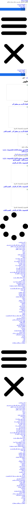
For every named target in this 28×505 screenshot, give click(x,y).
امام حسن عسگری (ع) (19, 261)
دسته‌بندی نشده (21, 254)
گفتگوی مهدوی (21, 326)
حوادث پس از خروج (20, 247)
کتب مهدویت (22, 311)
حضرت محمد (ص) (20, 283)
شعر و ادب (22, 302)
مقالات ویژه (22, 332)
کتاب (24, 338)
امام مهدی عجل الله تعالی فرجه (17, 272)
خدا (24, 291)
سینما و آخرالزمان (21, 318)
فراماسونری (22, 308)
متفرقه (23, 304)
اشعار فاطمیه (22, 292)
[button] (14, 40)
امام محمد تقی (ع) (20, 270)
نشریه (23, 313)
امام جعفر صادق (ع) (20, 258)
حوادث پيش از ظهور (20, 249)
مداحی (23, 341)
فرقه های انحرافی (21, 325)
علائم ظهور (22, 322)
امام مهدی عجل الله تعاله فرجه (17, 288)
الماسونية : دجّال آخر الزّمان (20, 163)
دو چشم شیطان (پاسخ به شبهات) (17, 285)
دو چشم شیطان (21, 284)
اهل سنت (23, 289)
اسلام (23, 257)
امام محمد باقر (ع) (20, 269)
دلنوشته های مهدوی (20, 296)
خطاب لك (22, 7)
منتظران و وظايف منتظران (18, 342)
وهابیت (23, 336)
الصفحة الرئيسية (21, 4)
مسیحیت (23, 327)
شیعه (24, 299)
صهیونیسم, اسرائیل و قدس (18, 319)
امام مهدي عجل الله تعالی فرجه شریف (16, 245)
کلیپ (24, 340)
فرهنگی (23, 310)
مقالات (23, 314)
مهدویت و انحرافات (20, 334)
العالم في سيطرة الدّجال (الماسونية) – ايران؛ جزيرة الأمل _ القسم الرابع (15, 159)
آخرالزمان (22, 256)
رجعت (23, 250)
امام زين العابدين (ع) (20, 265)
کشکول (23, 303)
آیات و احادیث (22, 242)
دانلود (24, 253)
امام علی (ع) (22, 266)
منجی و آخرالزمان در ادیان (19, 333)
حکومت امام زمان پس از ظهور (17, 246)
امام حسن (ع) (22, 260)
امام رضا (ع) (22, 264)
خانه (27, 77)
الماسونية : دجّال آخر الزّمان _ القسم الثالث (15, 210)
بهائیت (23, 276)
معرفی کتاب (22, 306)
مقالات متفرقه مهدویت (19, 330)
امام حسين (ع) (21, 262)
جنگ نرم (23, 280)
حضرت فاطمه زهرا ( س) (19, 281)
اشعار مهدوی (22, 295)
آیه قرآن (23, 243)
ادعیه (24, 251)
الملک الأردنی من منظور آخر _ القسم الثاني (16, 131)
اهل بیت (23, 275)
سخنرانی (23, 337)
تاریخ (24, 279)
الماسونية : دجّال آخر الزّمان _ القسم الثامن (15, 186)
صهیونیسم (22, 307)
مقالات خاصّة (22, 5)
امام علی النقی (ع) (20, 268)
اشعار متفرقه (22, 294)
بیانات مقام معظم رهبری (19, 277)
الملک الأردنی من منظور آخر (20, 104)
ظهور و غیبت (22, 321)
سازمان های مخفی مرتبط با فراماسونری (15, 315)
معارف (23, 329)
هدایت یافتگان (22, 300)
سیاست (23, 317)
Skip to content (24, 0)
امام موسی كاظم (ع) (20, 273)
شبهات (23, 298)
